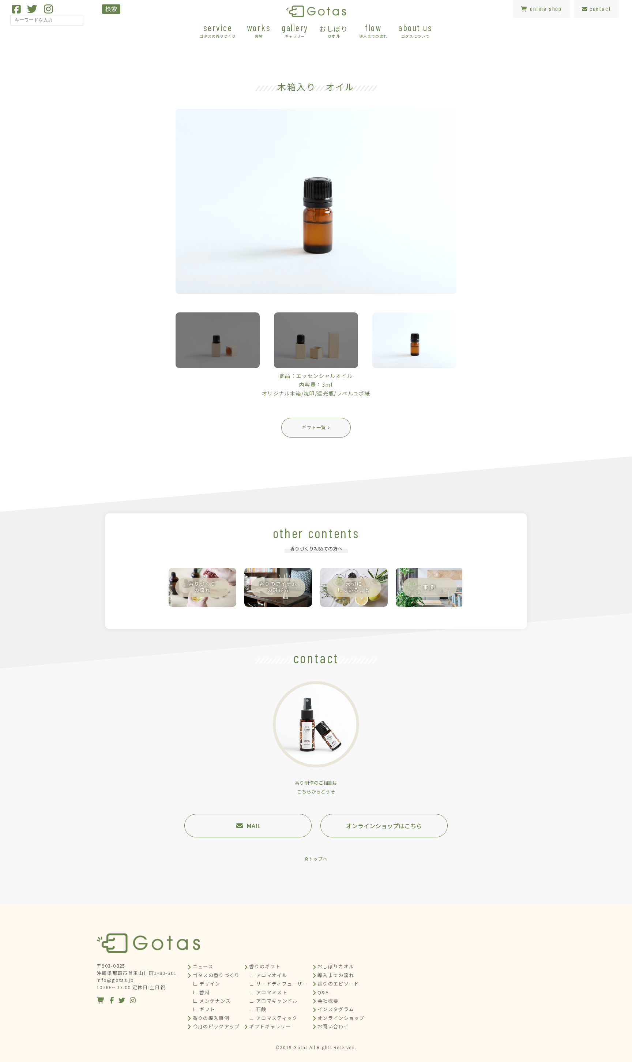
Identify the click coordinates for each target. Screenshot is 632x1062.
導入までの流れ (335, 975)
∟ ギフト (204, 1009)
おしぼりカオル (335, 966)
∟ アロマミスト (268, 992)
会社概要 (327, 1000)
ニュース (203, 966)
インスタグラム (335, 1009)
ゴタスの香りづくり (216, 975)
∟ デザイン (207, 983)
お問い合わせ (333, 1026)
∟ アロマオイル (268, 975)
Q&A (323, 992)
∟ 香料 (201, 992)
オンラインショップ (341, 1017)
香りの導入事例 (211, 1017)
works (259, 30)
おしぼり (333, 31)
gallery (295, 30)
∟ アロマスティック (273, 1017)
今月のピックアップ (216, 1026)
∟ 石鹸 (257, 1009)
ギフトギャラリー (270, 1026)
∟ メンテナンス (212, 1000)
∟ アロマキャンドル (273, 1000)
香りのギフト (265, 966)
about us (415, 30)
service (218, 30)
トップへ (317, 858)
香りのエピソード (338, 983)
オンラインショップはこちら (384, 825)
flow (373, 30)
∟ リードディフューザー (278, 983)
